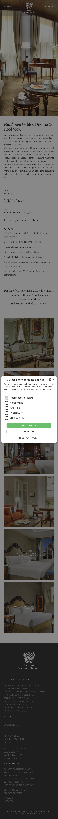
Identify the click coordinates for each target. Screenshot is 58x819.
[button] (29, 437)
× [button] (53, 379)
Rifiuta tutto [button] (29, 431)
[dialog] (29, 409)
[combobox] (49, 379)
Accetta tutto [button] (29, 425)
